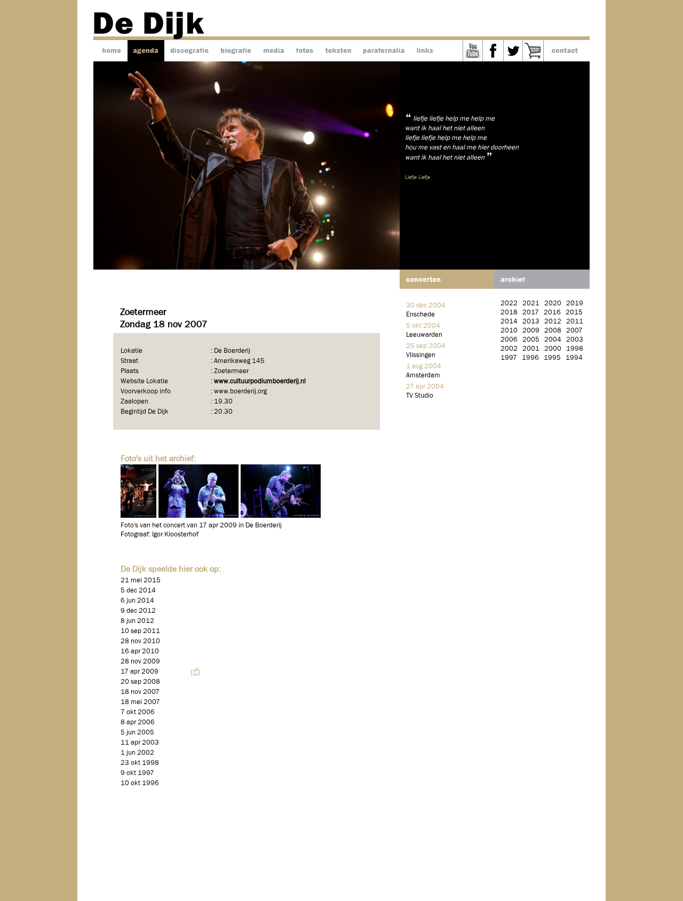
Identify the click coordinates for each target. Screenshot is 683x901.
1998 (574, 348)
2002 (509, 348)
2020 (552, 303)
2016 (552, 312)
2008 (552, 330)
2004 (552, 339)
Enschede (420, 314)
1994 (574, 357)
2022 (509, 303)
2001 (530, 348)
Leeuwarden (424, 334)
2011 (574, 321)
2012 (552, 321)
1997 (509, 357)
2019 (574, 303)
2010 (509, 330)
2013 (530, 321)
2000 (552, 348)
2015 (574, 312)
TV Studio (419, 395)
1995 (552, 357)
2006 (509, 339)
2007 (574, 330)
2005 (530, 339)
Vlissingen (420, 355)
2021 (530, 303)
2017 (530, 312)
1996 (530, 357)
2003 (574, 339)
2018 (509, 312)
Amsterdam (423, 375)
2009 (530, 330)
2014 (509, 321)
